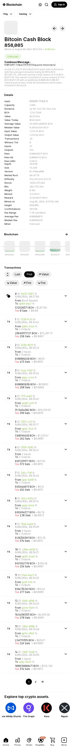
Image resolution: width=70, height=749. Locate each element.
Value (45, 274)
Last (17, 274)
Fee (28, 282)
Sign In (61, 4)
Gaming (23, 14)
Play (5, 14)
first (29, 274)
